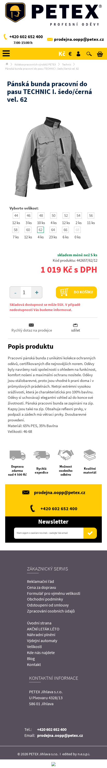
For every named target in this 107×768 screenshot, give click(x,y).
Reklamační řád (40, 581)
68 (77, 229)
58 (15, 229)
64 (53, 229)
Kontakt (34, 664)
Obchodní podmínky (45, 599)
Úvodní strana (39, 622)
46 (28, 215)
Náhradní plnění (41, 634)
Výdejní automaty (42, 640)
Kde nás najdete (41, 652)
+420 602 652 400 (26, 36)
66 (65, 229)
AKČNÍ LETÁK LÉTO (43, 628)
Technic (66, 64)
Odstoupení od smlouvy (48, 605)
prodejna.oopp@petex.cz (79, 39)
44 (16, 215)
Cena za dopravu (41, 587)
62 (40, 229)
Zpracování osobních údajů (51, 611)
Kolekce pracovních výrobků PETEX (35, 64)
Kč (61, 54)
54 (78, 215)
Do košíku (83, 291)
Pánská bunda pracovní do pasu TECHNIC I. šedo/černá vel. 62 (42, 68)
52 (66, 215)
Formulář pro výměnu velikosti (53, 593)
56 (91, 215)
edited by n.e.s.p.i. (76, 754)
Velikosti (34, 646)
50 (53, 215)
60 (28, 229)
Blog (31, 658)
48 (41, 215)
